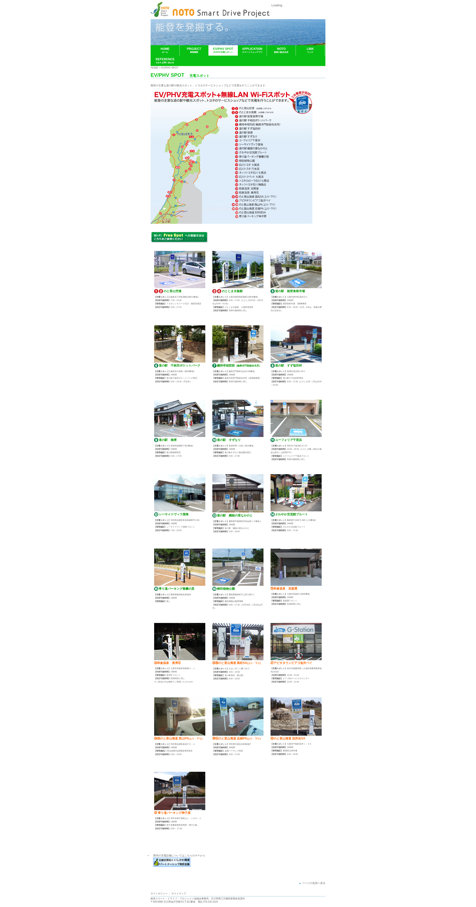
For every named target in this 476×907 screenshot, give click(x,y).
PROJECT (194, 50)
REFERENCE (165, 61)
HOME (165, 50)
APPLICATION (252, 50)
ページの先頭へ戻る (313, 883)
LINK (310, 50)
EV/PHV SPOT (223, 50)
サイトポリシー (159, 893)
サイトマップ (178, 893)
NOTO (281, 50)
